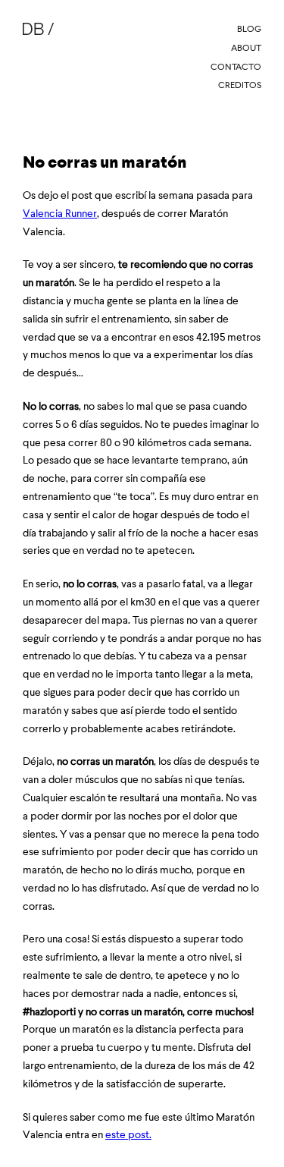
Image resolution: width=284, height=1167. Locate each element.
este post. (128, 1134)
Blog (249, 29)
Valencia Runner (60, 213)
